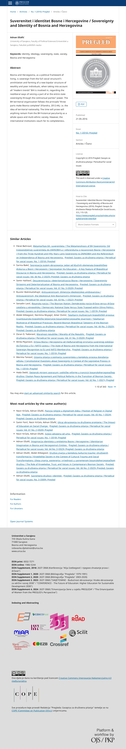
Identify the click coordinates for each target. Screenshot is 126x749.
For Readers (15, 499)
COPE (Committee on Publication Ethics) (32, 710)
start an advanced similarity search (42, 393)
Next (110, 386)
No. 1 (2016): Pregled (40, 11)
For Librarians (16, 508)
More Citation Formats (88, 224)
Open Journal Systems (21, 521)
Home (13, 11)
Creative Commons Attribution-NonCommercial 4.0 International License (95, 182)
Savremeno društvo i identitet (46, 475)
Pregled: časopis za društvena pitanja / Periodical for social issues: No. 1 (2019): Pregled (61, 311)
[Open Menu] (10, 3)
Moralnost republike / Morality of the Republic (61, 334)
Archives (23, 11)
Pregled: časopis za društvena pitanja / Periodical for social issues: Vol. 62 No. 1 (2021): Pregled (65, 380)
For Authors (15, 503)
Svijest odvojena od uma (58, 433)
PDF (82, 104)
